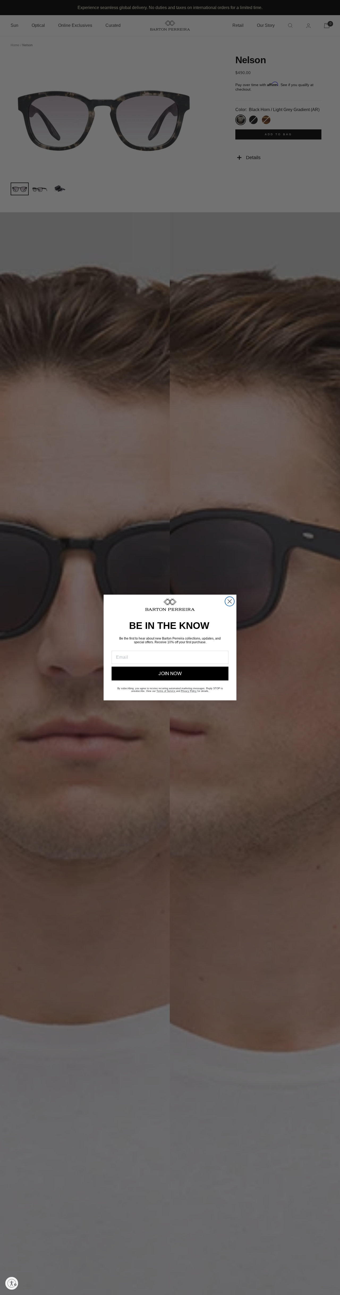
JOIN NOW (170, 673)
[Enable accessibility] (11, 1283)
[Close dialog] (229, 601)
